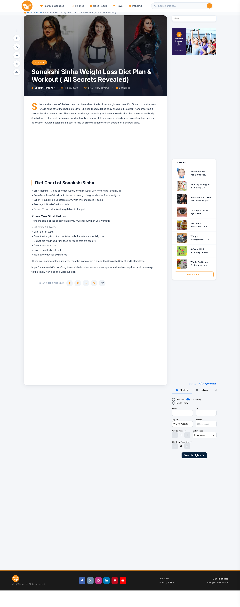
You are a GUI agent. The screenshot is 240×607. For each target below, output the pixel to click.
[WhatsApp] (16, 63)
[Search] (209, 6)
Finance (79, 5)
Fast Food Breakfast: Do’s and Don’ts (199, 225)
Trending (137, 5)
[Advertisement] (95, 148)
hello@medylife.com (217, 582)
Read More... (194, 274)
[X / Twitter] (90, 580)
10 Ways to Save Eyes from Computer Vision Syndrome (200, 212)
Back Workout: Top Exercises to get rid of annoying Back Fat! (201, 199)
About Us (164, 578)
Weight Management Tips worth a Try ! (200, 238)
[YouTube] (123, 580)
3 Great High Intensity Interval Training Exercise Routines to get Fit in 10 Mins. (201, 251)
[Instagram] (98, 580)
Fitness (39, 12)
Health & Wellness (53, 5)
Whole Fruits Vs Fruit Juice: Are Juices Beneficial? (200, 264)
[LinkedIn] (16, 55)
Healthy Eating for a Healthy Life (200, 186)
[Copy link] (16, 72)
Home (30, 12)
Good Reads (100, 5)
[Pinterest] (115, 580)
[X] (16, 46)
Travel (119, 5)
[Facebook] (16, 38)
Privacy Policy (167, 582)
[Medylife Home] (27, 5)
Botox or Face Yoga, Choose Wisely (198, 173)
